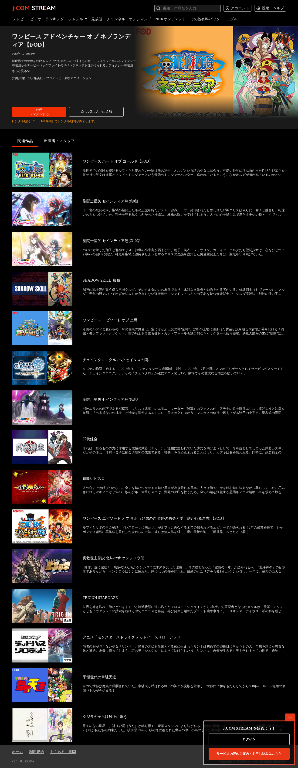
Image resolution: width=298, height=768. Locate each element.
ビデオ (35, 19)
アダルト (233, 19)
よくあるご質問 (63, 752)
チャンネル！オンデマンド (129, 19)
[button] (39, 112)
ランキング (54, 19)
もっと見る (19, 71)
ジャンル (75, 19)
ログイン (249, 739)
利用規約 (36, 752)
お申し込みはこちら (249, 753)
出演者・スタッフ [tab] (59, 141)
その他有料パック (205, 19)
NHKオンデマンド (170, 19)
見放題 (96, 19)
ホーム (17, 752)
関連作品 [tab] (25, 141)
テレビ (18, 19)
